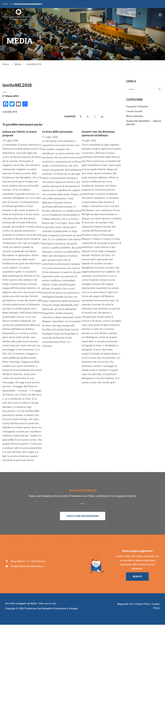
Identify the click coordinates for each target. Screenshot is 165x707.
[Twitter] (87, 116)
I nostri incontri (134, 111)
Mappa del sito (125, 604)
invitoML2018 (34, 64)
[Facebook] (80, 116)
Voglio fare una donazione (83, 516)
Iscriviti (137, 576)
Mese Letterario (134, 116)
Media (18, 64)
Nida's (33, 603)
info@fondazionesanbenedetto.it (28, 4)
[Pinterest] (94, 116)
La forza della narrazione (57, 131)
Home (5, 64)
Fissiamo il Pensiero (137, 106)
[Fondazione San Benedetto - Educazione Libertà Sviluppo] (18, 14)
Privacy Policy (142, 604)
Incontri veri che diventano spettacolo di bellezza (98, 133)
